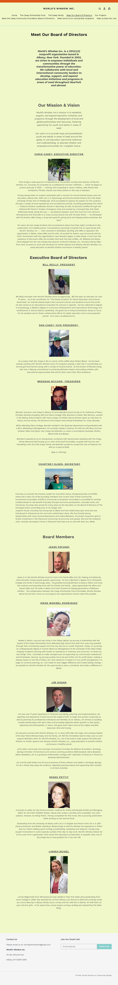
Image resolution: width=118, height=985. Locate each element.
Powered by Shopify (104, 975)
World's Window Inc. (59, 8)
